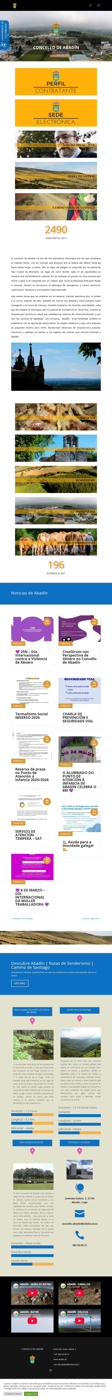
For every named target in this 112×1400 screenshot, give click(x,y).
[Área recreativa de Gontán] (32, 1154)
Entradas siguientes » (91, 918)
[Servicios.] (56, 429)
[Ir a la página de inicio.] (15, 5)
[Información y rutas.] (56, 492)
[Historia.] (56, 555)
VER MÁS (19, 983)
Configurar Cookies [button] (13, 1394)
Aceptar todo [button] (31, 1394)
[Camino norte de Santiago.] (56, 219)
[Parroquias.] (56, 523)
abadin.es (62, 1359)
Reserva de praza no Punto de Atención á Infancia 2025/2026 (32, 774)
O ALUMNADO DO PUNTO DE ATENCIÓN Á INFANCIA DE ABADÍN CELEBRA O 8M (79, 781)
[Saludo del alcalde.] (56, 157)
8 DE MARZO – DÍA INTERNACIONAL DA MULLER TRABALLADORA (32, 897)
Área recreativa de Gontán (31, 1142)
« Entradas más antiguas (22, 918)
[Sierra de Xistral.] (56, 188)
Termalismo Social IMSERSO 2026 (31, 715)
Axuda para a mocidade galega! (78, 846)
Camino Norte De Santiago (79, 1009)
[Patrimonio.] (56, 461)
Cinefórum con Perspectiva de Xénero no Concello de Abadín (80, 657)
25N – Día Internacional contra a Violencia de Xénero (31, 657)
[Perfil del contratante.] (56, 94)
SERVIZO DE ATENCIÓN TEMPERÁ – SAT (28, 835)
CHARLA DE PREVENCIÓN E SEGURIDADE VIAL (78, 717)
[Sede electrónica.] (56, 126)
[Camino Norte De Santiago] (81, 1042)
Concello (18, 643)
